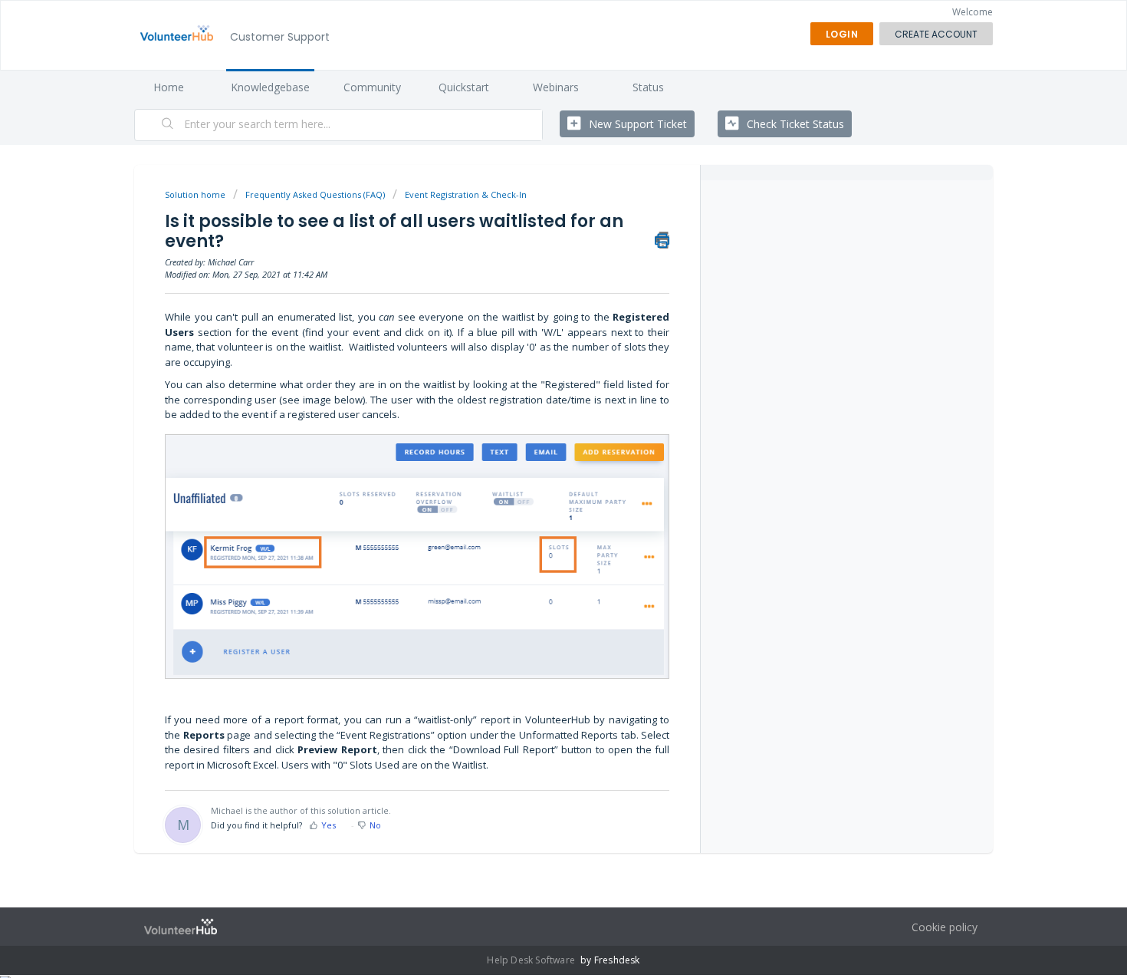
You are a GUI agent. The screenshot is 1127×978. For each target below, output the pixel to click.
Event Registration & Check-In (466, 194)
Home (168, 87)
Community (372, 87)
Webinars (556, 87)
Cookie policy (945, 927)
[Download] (535, 290)
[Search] (167, 125)
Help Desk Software (532, 959)
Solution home (196, 194)
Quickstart (464, 87)
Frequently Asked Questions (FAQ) (315, 194)
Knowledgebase (270, 87)
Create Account (936, 34)
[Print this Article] (662, 240)
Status (648, 87)
